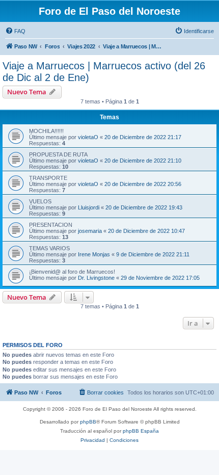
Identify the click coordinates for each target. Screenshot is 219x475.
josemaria (90, 231)
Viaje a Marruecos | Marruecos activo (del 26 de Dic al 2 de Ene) (104, 71)
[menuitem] (15, 31)
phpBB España (141, 431)
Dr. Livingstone (96, 278)
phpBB (88, 422)
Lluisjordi (88, 207)
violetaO (88, 137)
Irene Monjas (94, 254)
